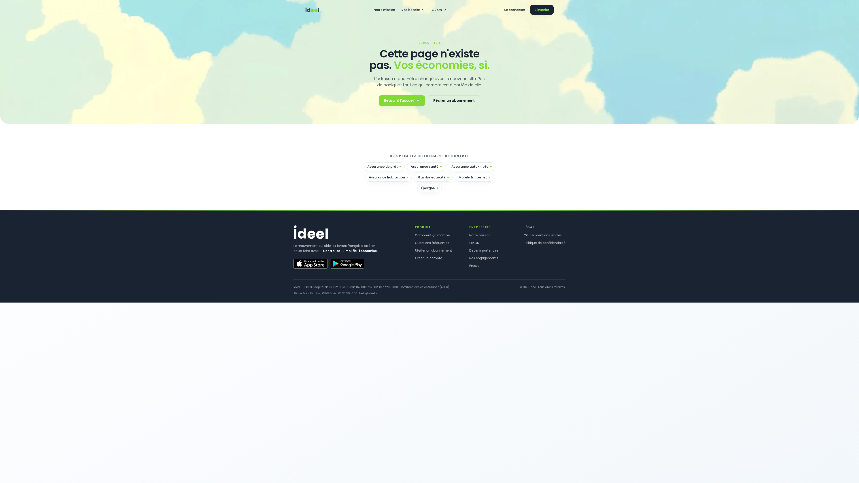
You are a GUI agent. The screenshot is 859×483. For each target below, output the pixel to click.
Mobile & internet (473, 177)
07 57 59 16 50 (347, 293)
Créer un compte (428, 258)
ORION (437, 10)
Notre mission (384, 10)
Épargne (428, 188)
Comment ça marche (432, 235)
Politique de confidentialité (545, 243)
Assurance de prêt (382, 166)
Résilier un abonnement (433, 250)
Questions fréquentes (432, 243)
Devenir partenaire (483, 250)
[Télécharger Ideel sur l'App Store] (310, 264)
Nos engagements (483, 258)
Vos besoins (411, 10)
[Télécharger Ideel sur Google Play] (347, 264)
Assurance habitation (387, 177)
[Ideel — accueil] (312, 10)
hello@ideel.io (368, 293)
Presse (474, 265)
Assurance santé (424, 166)
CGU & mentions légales (543, 235)
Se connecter (514, 10)
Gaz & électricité (432, 177)
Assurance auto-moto (470, 166)
